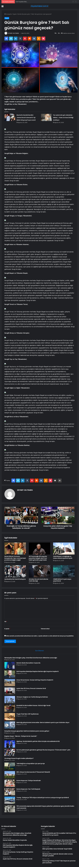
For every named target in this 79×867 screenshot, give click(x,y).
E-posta (7, 628)
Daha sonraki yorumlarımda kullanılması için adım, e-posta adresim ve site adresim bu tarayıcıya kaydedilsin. (40, 636)
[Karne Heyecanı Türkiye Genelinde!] (9, 783)
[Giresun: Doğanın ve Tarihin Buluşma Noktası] (9, 699)
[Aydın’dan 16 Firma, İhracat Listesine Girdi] (9, 691)
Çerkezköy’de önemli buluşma (15, 579)
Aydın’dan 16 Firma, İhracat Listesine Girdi (31, 688)
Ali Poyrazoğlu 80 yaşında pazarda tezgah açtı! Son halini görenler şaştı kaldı (38, 558)
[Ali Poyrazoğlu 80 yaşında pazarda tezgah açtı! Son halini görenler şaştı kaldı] (39, 548)
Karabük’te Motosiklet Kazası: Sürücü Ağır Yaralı (33, 705)
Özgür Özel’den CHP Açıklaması (27, 714)
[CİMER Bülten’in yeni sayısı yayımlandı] (64, 571)
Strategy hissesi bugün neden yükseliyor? (19, 758)
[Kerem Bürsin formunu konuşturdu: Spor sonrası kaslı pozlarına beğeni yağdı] (15, 548)
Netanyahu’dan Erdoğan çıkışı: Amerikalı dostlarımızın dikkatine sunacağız (30, 658)
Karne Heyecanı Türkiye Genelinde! (28, 780)
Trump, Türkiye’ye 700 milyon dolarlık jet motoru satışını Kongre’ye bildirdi (42, 798)
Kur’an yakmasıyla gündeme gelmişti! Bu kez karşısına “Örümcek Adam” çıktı (43, 750)
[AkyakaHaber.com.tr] (39, 6)
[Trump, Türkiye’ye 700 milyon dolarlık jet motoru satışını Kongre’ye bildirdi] (9, 800)
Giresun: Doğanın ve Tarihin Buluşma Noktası (32, 697)
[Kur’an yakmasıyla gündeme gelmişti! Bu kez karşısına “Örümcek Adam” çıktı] (9, 752)
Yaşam (14, 14)
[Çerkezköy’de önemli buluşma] (15, 571)
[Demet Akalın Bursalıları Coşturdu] (9, 665)
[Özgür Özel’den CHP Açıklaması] (9, 716)
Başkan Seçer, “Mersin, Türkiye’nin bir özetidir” (20, 736)
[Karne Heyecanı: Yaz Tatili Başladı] (9, 791)
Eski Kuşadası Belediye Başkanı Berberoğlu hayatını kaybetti (34, 1)
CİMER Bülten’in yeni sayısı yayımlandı (62, 580)
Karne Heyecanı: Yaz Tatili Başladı (28, 789)
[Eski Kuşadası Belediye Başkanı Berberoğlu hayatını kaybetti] (9, 674)
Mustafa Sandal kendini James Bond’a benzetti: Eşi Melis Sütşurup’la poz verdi (26, 117)
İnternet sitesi (45, 628)
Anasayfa (8, 14)
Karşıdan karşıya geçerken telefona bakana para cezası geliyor (26, 731)
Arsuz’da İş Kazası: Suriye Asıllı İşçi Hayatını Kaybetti (34, 680)
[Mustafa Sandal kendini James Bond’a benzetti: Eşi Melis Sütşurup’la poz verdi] (10, 117)
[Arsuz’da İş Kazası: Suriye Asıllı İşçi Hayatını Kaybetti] (9, 682)
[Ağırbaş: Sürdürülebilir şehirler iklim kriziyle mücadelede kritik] (9, 744)
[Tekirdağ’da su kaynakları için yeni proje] (9, 766)
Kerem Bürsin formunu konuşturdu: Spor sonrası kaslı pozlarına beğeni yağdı (15, 558)
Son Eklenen (39, 651)
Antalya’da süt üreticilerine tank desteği (38, 580)
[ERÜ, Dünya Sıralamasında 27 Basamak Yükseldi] (9, 774)
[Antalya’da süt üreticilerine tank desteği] (39, 571)
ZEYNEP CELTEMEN (13, 33)
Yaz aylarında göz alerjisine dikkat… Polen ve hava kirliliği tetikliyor (63, 117)
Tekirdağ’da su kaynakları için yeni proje (30, 763)
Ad (5, 621)
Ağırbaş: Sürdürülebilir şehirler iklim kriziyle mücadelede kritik (38, 741)
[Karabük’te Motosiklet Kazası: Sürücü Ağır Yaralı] (9, 708)
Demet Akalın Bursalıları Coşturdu (28, 663)
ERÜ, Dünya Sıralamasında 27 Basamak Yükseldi (33, 772)
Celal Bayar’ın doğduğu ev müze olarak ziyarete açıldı (62, 557)
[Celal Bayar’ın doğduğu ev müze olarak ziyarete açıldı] (64, 548)
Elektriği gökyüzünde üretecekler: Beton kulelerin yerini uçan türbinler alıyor (42, 722)
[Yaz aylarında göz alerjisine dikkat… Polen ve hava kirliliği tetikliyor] (46, 117)
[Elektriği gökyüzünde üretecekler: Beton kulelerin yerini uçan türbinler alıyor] (9, 725)
